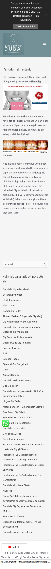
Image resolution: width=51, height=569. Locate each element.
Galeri (6, 369)
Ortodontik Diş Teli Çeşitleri (17, 422)
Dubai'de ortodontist (14, 428)
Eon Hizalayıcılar (11, 348)
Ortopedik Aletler (12, 433)
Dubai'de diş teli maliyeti (16, 289)
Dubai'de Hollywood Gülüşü (17, 380)
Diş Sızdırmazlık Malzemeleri (18, 337)
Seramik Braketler (12, 294)
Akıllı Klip (8, 490)
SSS (5, 353)
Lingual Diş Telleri (12, 401)
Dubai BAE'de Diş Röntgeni (17, 342)
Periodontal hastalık (13, 439)
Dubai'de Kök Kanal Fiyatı (16, 485)
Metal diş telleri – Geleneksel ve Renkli (23, 406)
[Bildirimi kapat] (46, 15)
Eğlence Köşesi (11, 358)
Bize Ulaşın (8, 305)
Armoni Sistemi (11, 375)
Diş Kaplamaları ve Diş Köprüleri (20, 321)
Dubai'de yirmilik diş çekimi (17, 532)
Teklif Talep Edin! (25, 26)
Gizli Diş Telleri (10, 385)
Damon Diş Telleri (12, 311)
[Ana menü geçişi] (44, 43)
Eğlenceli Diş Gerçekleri (15, 364)
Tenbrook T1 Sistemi (14, 516)
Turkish (15, 547)
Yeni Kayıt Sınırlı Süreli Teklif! (18, 417)
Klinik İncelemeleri (12, 300)
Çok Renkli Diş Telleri (14, 412)
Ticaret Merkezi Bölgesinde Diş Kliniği (23, 316)
